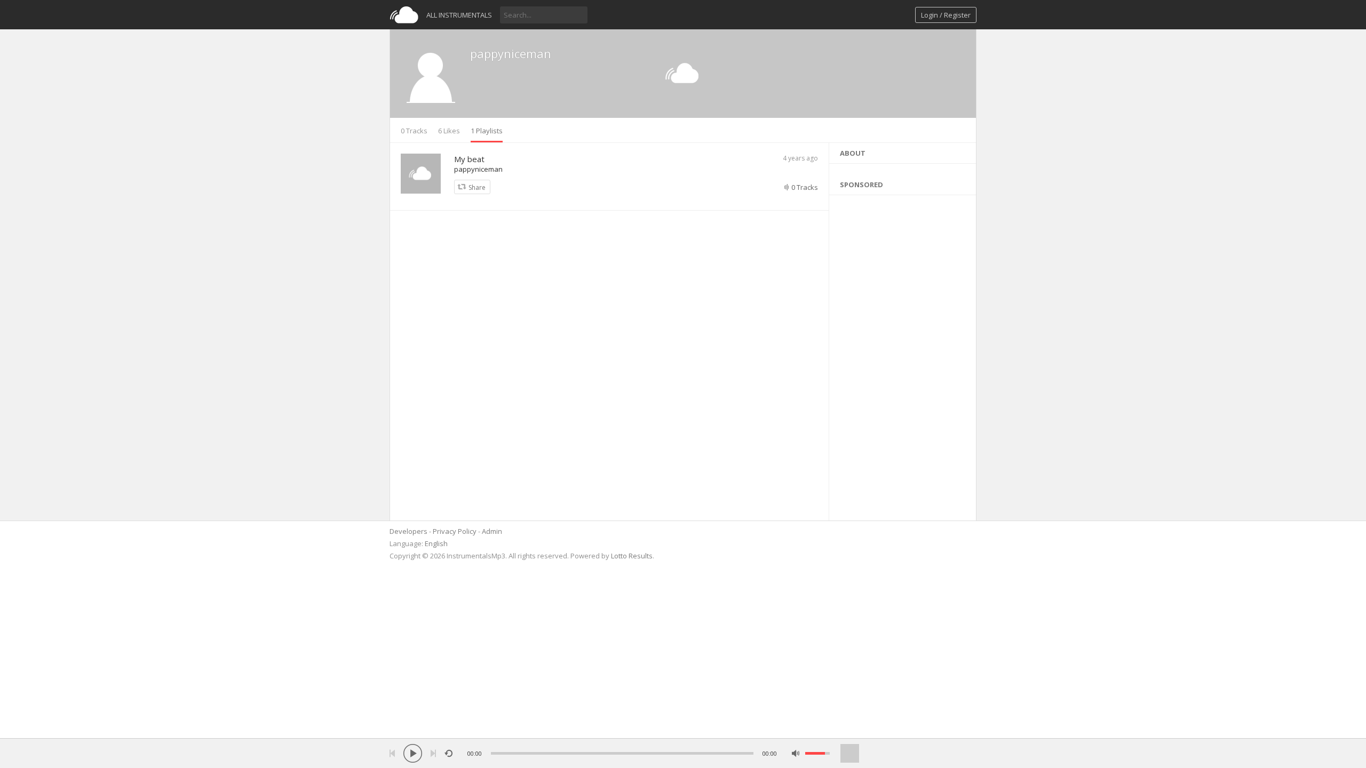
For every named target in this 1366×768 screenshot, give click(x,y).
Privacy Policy (454, 531)
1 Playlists (487, 130)
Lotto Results (632, 556)
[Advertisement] (902, 355)
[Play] (412, 753)
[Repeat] (448, 753)
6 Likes (449, 130)
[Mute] (796, 753)
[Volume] (817, 753)
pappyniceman (510, 53)
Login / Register (946, 15)
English (436, 543)
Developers (408, 531)
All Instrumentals (459, 15)
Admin (492, 531)
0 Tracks (414, 130)
